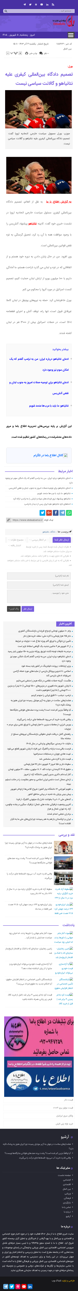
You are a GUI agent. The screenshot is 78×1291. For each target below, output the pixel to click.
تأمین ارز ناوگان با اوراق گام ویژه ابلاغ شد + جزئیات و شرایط (43, 641)
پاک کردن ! (14, 609)
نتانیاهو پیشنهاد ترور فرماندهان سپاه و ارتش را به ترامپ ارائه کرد (42, 499)
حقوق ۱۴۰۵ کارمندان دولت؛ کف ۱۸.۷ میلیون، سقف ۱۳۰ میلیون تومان (39, 769)
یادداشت (68, 925)
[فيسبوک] (55, 513)
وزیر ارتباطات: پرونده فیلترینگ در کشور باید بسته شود (46, 666)
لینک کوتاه (48, 520)
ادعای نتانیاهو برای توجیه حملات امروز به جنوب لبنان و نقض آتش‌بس (40, 488)
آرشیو (65, 1137)
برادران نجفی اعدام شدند (59, 814)
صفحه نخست (64, 1175)
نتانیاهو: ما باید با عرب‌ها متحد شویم (49, 406)
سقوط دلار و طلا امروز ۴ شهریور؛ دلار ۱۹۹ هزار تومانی (47, 764)
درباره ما (67, 1212)
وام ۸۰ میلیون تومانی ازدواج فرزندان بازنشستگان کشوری (44, 631)
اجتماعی (67, 1180)
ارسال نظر (27, 609)
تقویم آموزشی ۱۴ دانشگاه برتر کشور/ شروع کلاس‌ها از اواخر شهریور (41, 789)
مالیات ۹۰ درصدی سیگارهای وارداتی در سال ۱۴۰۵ (48, 744)
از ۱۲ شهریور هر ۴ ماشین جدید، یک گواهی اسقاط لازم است (44, 646)
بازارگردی (67, 1203)
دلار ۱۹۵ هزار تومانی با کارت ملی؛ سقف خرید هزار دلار (47, 636)
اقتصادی (67, 1184)
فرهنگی (67, 1198)
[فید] (53, 4)
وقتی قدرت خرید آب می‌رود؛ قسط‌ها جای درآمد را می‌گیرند (44, 719)
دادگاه (53, 532)
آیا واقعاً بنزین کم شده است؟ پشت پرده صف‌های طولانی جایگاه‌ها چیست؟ (38, 1153)
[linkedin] (47, 4)
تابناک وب (56, 1281)
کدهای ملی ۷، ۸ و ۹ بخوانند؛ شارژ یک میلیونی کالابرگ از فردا (43, 799)
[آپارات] (36, 4)
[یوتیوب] (41, 4)
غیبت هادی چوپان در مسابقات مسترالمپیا (52, 754)
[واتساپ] (69, 513)
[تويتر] (30, 4)
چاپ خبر (33, 53)
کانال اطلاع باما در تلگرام (48, 455)
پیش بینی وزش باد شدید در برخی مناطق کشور (49, 794)
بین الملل (67, 49)
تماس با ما (66, 1207)
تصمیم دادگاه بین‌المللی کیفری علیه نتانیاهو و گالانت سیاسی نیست (39, 79)
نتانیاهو (32, 224)
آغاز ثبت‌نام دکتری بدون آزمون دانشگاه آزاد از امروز (47, 774)
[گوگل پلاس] (49, 513)
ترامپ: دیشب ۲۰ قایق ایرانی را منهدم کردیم (51, 695)
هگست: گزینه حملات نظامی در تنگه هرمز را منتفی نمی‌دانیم (43, 681)
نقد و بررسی (66, 835)
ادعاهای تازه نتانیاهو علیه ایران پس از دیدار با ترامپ (47, 504)
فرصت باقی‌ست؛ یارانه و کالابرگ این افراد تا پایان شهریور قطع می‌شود (39, 749)
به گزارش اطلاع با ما (59, 202)
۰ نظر (46, 53)
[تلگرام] (24, 4)
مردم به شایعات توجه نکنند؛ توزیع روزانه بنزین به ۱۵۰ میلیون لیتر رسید (39, 651)
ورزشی (68, 1194)
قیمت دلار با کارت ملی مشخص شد (55, 759)
